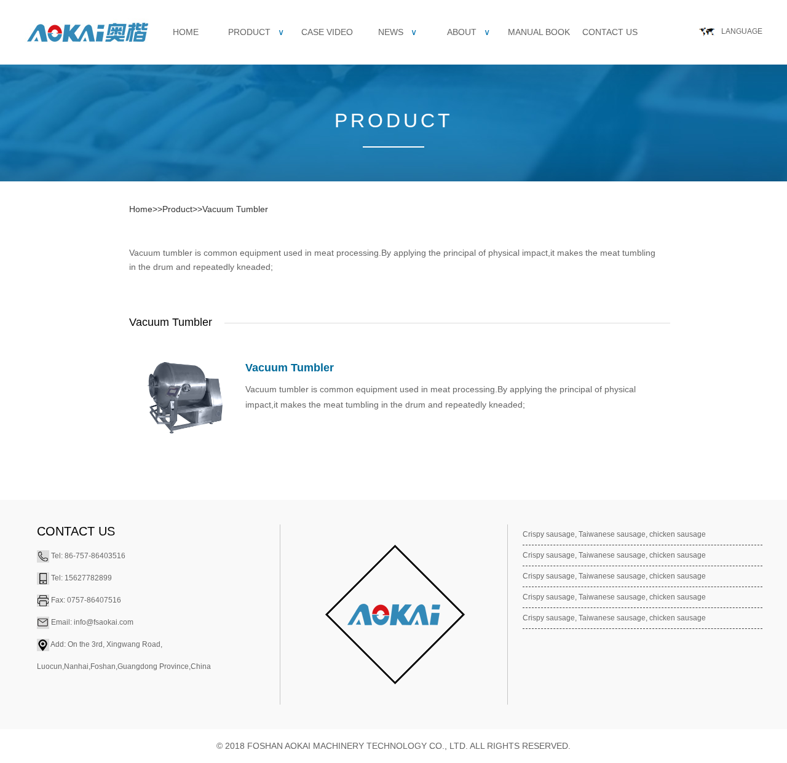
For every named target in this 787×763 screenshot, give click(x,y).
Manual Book (539, 32)
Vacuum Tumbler (235, 209)
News (397, 32)
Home (186, 32)
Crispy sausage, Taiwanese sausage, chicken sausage (614, 534)
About (468, 32)
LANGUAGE (741, 31)
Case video (327, 32)
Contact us (610, 32)
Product (256, 32)
